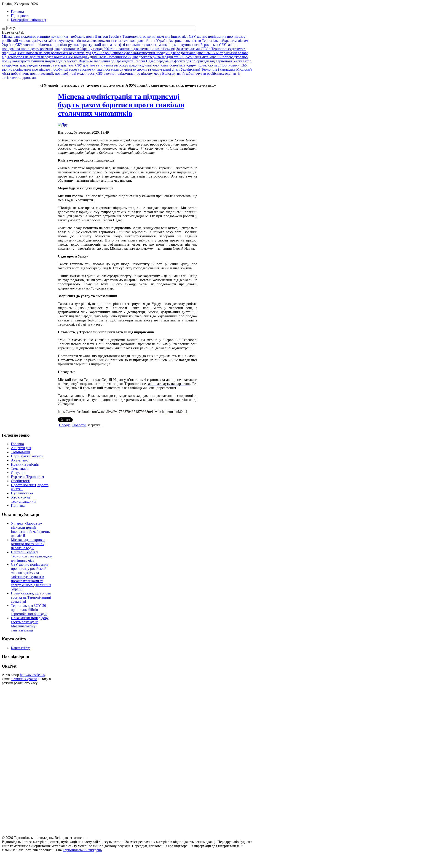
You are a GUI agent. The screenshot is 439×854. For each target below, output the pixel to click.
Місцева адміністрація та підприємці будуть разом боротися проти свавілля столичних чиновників (121, 104)
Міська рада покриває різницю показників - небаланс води (28, 544)
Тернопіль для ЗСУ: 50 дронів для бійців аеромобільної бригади (29, 610)
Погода (64, 425)
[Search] (3, 29)
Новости (79, 425)
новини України (24, 679)
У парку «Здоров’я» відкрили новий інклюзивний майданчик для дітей (30, 529)
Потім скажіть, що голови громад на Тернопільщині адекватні (31, 597)
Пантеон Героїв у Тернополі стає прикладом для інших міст (31, 556)
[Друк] (64, 125)
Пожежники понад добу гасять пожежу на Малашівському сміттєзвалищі (29, 624)
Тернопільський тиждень (82, 850)
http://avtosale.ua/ (32, 675)
